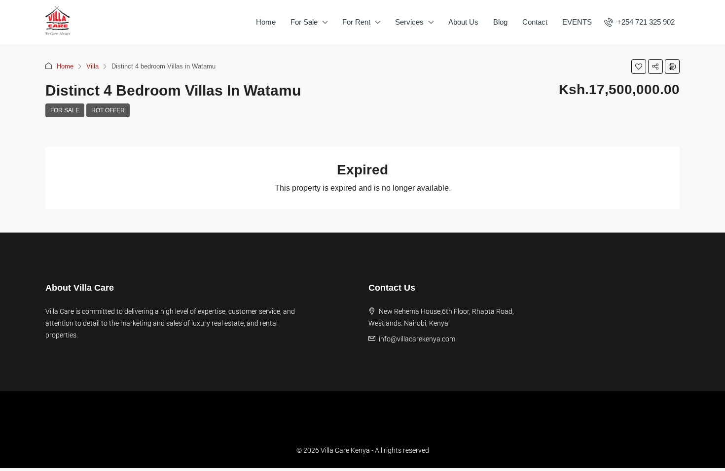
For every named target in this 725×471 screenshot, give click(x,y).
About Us (463, 22)
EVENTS (577, 22)
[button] (638, 66)
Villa (92, 66)
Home (266, 22)
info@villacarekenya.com (417, 339)
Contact (534, 22)
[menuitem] (639, 22)
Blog (500, 22)
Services (409, 22)
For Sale (304, 22)
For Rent (356, 22)
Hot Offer (108, 110)
